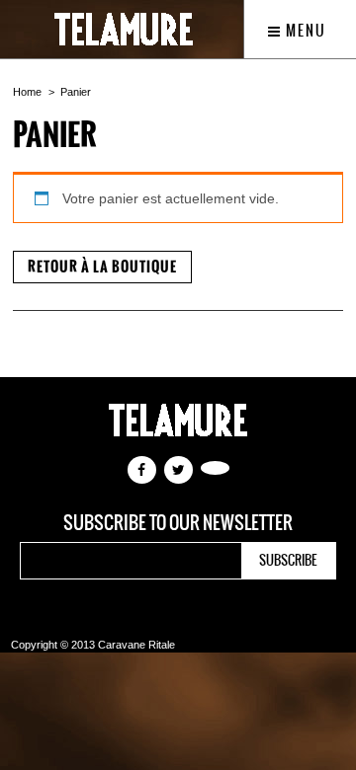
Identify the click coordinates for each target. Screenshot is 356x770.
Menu (304, 30)
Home (27, 92)
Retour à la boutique (102, 267)
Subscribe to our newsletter (178, 523)
